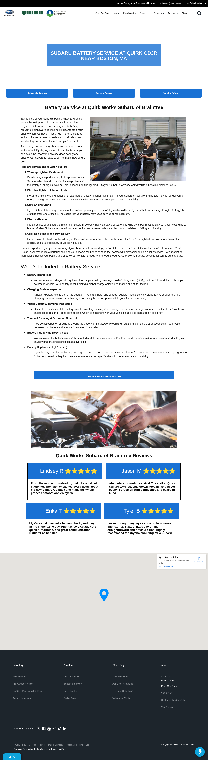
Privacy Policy (20, 744)
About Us (166, 676)
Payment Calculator (122, 691)
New (115, 13)
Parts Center (70, 691)
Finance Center (120, 676)
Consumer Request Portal (40, 744)
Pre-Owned (128, 13)
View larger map (166, 566)
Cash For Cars (102, 13)
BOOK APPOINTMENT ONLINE (104, 376)
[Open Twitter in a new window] (39, 728)
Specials (158, 13)
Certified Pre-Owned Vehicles (28, 691)
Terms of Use (83, 744)
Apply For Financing (122, 683)
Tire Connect (168, 707)
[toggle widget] (200, 752)
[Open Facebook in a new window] (44, 729)
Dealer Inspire (57, 748)
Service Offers (171, 93)
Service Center (104, 93)
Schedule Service (197, 3)
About (184, 13)
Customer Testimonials (173, 700)
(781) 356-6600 (176, 3)
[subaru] (9, 13)
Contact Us (167, 692)
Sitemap (71, 744)
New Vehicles (19, 676)
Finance (172, 13)
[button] (199, 13)
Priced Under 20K (22, 698)
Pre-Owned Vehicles (23, 683)
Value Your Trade (121, 698)
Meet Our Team (169, 686)
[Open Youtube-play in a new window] (49, 729)
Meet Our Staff (168, 680)
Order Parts (70, 698)
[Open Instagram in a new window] (54, 729)
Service (143, 13)
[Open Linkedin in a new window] (65, 729)
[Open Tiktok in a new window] (60, 728)
